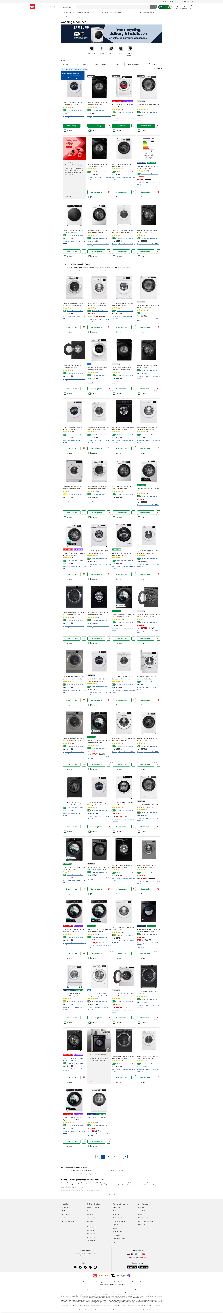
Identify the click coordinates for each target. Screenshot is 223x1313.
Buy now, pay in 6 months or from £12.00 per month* (123, 441)
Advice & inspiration (68, 1221)
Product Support (92, 1233)
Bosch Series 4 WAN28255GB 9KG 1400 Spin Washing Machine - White (98, 995)
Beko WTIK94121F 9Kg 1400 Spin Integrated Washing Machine (146, 678)
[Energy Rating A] (64, 110)
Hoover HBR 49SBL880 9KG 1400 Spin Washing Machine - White (123, 995)
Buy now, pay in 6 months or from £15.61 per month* (123, 567)
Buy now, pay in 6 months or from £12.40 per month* (98, 501)
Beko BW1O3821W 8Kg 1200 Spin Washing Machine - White (97, 368)
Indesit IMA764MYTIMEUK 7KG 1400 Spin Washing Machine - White (122, 678)
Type (117, 64)
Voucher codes (117, 1218)
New (84, 64)
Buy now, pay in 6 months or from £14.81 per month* (74, 242)
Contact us (65, 1211)
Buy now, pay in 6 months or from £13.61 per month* (123, 752)
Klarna (115, 1228)
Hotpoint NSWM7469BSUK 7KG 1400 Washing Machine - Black (123, 1057)
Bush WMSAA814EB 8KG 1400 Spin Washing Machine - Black (97, 613)
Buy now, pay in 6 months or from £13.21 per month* (74, 881)
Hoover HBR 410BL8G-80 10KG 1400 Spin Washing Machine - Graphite (98, 868)
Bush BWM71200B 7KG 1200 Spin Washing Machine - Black (72, 366)
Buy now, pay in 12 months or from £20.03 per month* (98, 1008)
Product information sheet (75, 110)
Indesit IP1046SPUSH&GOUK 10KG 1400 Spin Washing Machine (147, 866)
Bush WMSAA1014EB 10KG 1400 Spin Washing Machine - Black (123, 428)
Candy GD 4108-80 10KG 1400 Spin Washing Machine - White (97, 680)
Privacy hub (92, 1282)
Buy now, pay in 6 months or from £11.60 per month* (99, 116)
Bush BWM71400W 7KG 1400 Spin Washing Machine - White (97, 231)
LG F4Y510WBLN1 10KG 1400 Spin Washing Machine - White (122, 554)
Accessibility (83, 1282)
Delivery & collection (93, 1207)
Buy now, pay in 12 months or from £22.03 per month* (98, 1134)
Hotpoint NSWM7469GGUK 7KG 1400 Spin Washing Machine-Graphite (73, 678)
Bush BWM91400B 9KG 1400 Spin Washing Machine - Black (147, 366)
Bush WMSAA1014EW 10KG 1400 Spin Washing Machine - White (98, 552)
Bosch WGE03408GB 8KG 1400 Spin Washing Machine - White (147, 167)
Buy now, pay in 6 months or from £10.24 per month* (148, 565)
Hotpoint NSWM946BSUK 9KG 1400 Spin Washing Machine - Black (73, 613)
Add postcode (69, 69)
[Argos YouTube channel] (75, 1267)
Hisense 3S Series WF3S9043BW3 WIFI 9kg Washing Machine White (74, 930)
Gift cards (116, 1214)
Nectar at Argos (117, 1231)
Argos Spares (91, 1240)
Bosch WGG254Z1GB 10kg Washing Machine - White (97, 1119)
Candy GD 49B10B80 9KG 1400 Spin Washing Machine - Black (97, 103)
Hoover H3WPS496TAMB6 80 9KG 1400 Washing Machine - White (148, 106)
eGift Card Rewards (119, 1221)
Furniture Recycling (119, 1238)
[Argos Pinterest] (90, 1267)
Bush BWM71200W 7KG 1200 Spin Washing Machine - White (122, 165)
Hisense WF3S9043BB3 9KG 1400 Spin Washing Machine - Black (98, 741)
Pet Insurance (117, 1235)
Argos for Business (144, 1211)
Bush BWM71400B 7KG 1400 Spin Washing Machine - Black (147, 231)
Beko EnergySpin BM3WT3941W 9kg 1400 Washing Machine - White (148, 428)
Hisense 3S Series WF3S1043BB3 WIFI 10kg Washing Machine (74, 868)
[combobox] (113, 7)
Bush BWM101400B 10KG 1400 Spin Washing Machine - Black (73, 1059)
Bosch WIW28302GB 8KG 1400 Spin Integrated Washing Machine (73, 995)
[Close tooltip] (83, 73)
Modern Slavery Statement (146, 1221)
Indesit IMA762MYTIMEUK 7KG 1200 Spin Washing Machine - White (122, 231)
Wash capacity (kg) (133, 64)
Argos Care (90, 1230)
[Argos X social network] (85, 1267)
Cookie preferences (124, 1282)
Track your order (92, 1218)
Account (64, 1218)
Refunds (90, 1214)
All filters (154, 64)
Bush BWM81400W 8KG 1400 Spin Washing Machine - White (147, 739)
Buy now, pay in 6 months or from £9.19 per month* (123, 244)
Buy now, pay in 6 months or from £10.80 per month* (73, 441)
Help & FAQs (65, 1207)
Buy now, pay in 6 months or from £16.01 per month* (148, 183)
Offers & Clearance (101, 64)
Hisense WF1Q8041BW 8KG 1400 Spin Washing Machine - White (148, 490)
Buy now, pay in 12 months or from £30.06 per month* (74, 1008)
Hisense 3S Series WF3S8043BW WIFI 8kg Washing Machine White (74, 1119)
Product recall (91, 1237)
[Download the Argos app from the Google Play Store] (143, 1268)
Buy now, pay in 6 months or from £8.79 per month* (123, 178)
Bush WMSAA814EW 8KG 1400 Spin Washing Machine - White (122, 304)
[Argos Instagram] (95, 1267)
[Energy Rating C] (64, 1001)
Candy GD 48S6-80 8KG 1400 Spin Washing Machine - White (72, 103)
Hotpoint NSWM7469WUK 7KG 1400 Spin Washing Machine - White (73, 304)
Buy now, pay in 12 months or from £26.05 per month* (123, 119)
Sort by (63, 60)
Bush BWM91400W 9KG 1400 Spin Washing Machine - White (122, 487)
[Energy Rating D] (64, 494)
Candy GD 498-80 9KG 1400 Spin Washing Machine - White (72, 428)
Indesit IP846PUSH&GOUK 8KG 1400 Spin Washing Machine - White (147, 552)
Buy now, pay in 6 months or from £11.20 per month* (148, 119)
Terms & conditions (138, 1282)
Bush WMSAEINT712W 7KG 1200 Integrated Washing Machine (72, 487)
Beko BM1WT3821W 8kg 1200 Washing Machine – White (123, 928)
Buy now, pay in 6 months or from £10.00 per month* (73, 116)
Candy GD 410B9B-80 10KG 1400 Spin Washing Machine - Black (121, 368)
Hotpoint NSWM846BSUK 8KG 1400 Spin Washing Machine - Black (147, 993)
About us (141, 1207)
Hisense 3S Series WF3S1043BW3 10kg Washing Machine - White (99, 930)
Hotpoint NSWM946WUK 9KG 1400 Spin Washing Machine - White (97, 487)
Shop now (68, 196)
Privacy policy (101, 1282)
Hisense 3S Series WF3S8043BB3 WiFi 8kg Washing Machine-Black (123, 615)
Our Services (117, 1211)
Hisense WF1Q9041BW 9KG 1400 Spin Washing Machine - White (74, 554)
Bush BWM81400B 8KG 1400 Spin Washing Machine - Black (72, 804)
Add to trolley (71, 126)
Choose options (96, 192)
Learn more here (85, 1256)
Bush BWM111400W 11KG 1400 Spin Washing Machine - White (73, 231)
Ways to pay (116, 1207)
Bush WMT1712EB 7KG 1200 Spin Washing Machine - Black (122, 866)
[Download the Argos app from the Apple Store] (132, 1268)
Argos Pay (116, 1224)
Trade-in (115, 1242)
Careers (140, 1214)
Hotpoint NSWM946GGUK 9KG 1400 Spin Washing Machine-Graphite (73, 739)
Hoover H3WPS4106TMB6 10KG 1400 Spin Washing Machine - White (148, 806)
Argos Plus (90, 1221)
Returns (89, 1211)
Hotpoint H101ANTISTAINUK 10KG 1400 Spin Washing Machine (123, 739)
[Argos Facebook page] (80, 1267)
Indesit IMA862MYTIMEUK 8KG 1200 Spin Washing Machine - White (147, 1057)
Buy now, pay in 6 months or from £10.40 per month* (148, 244)
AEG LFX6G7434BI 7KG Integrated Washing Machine (122, 106)
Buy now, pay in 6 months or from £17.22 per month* (147, 943)
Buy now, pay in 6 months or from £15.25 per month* (147, 819)
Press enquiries (143, 1218)
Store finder (65, 1214)
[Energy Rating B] (114, 112)
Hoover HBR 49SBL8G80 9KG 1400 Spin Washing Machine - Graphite (148, 615)
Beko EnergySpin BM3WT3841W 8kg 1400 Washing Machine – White (98, 304)
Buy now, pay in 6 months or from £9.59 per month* (123, 691)
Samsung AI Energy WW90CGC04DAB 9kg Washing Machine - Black (148, 930)
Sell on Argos (142, 1224)
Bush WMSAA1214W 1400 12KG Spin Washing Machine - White (123, 804)
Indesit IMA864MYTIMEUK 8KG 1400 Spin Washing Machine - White (98, 428)
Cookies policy (112, 1282)
